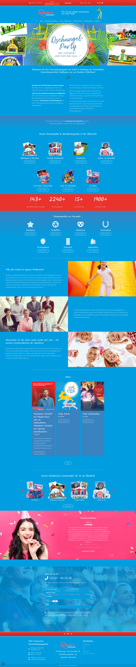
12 (96, 544)
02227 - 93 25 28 (36, 3)
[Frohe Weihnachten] (92, 396)
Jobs (89, 3)
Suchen (52, 1)
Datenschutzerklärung (56, 612)
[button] (58, 21)
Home (36, 21)
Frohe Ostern (64, 414)
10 (93, 544)
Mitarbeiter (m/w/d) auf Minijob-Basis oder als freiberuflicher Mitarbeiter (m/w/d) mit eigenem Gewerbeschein (43, 422)
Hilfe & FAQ (83, 3)
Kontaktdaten (86, 644)
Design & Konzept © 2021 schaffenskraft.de (68, 665)
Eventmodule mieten (51, 21)
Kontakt (97, 21)
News (41, 21)
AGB (84, 649)
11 (94, 544)
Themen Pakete (77, 21)
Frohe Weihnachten (91, 414)
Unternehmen (88, 21)
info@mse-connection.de (77, 615)
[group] (35, 202)
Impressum (86, 651)
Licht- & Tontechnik (65, 21)
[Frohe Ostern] (68, 396)
